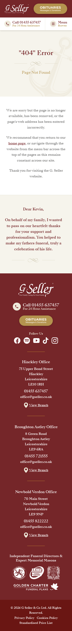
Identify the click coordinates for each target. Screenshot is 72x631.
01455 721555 (36, 456)
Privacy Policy (24, 618)
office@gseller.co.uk (36, 397)
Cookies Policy (47, 618)
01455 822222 (36, 521)
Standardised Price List (36, 623)
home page (17, 143)
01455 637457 (36, 391)
